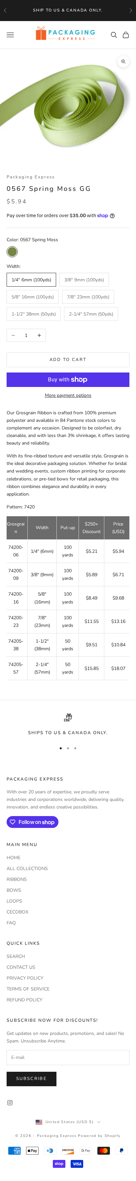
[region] (68, 724)
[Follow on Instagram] (10, 1102)
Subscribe (31, 1079)
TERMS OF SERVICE (28, 989)
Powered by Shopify (99, 1135)
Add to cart (68, 360)
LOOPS (14, 901)
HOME (13, 858)
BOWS (14, 890)
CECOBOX (17, 912)
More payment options (68, 395)
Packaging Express (31, 177)
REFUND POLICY (24, 1000)
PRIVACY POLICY (25, 978)
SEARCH (16, 956)
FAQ (11, 923)
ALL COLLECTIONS (27, 868)
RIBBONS (17, 879)
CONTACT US (21, 967)
